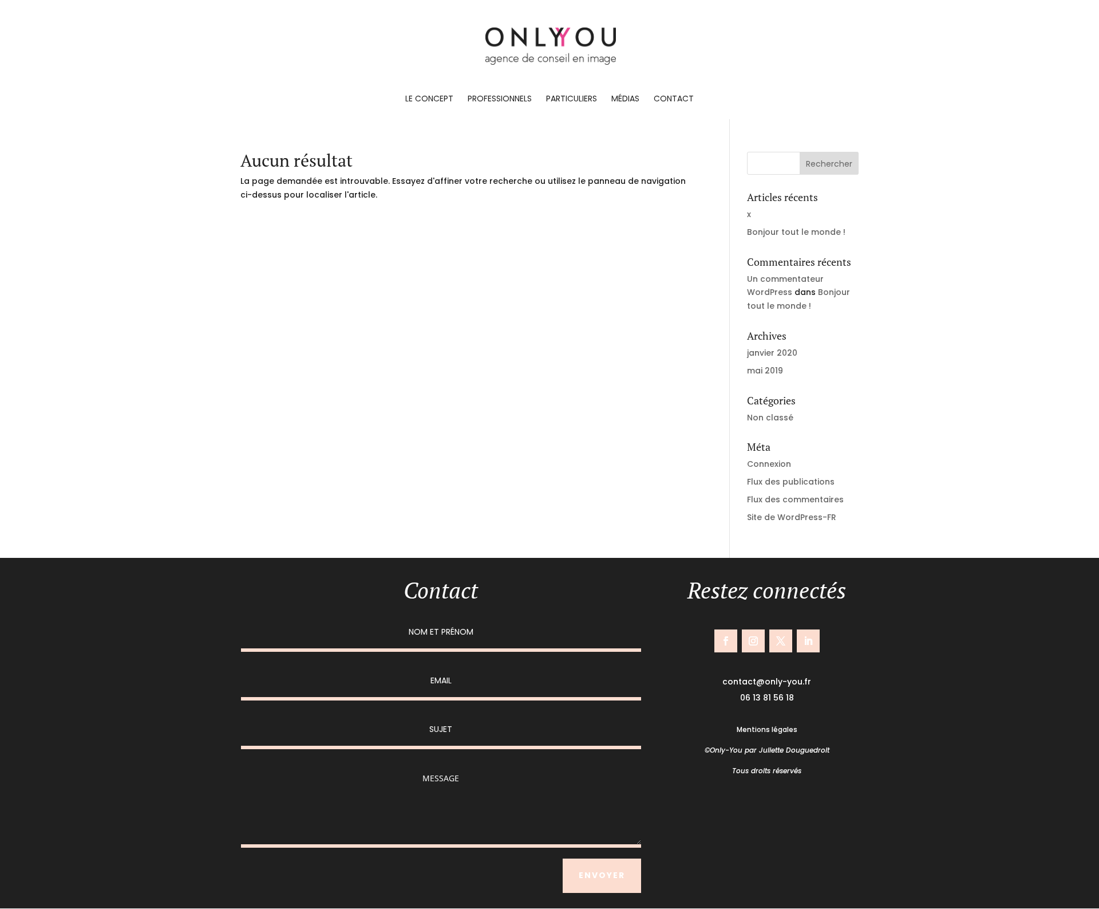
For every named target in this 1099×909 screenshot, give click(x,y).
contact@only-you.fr (766, 681)
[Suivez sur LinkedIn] (808, 640)
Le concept (429, 99)
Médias (625, 99)
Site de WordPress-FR (791, 517)
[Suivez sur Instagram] (753, 640)
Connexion (769, 464)
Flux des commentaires (795, 499)
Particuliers (571, 99)
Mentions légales (767, 729)
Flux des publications (791, 481)
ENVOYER (602, 875)
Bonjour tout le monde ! (796, 232)
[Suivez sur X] (780, 640)
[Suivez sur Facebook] (725, 640)
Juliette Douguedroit (794, 750)
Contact (674, 99)
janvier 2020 (772, 353)
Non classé (770, 417)
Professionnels (500, 99)
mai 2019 (765, 370)
